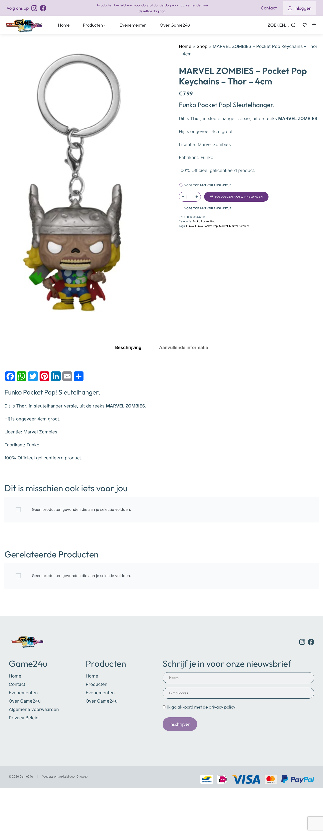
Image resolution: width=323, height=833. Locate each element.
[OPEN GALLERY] (79, 190)
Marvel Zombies (239, 226)
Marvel (223, 226)
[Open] (304, 25)
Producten (106, 663)
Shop (202, 46)
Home (185, 46)
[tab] (128, 347)
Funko (190, 226)
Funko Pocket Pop (203, 221)
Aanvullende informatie (183, 347)
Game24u (28, 663)
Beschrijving (128, 347)
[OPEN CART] (314, 25)
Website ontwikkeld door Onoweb (65, 776)
